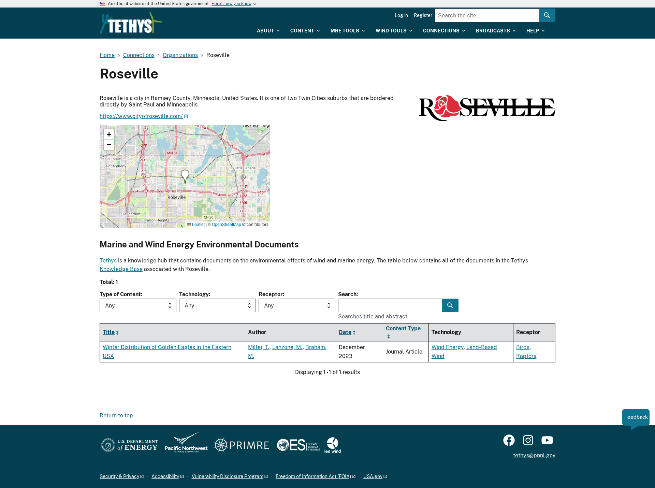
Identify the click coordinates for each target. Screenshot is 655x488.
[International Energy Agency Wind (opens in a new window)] (332, 445)
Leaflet (198, 224)
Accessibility (165, 476)
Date (345, 332)
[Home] (131, 23)
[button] (185, 177)
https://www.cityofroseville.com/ (141, 116)
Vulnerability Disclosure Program (227, 476)
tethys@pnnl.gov (534, 455)
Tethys (108, 260)
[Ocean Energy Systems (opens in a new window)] (299, 445)
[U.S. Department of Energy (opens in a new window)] (129, 445)
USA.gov (372, 476)
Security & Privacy (119, 476)
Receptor (271, 294)
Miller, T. (259, 347)
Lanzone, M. (287, 347)
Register (423, 15)
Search (347, 294)
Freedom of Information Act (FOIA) (313, 476)
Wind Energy (448, 347)
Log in (401, 15)
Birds (522, 347)
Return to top (116, 415)
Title (109, 332)
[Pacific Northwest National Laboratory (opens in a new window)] (183, 445)
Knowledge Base (121, 269)
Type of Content (120, 294)
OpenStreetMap (226, 224)
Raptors (526, 356)
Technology (194, 294)
